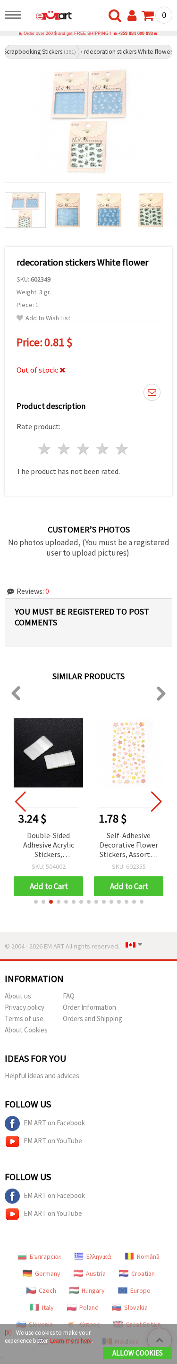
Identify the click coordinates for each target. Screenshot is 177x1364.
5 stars (122, 448)
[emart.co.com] (49, 16)
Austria (96, 1273)
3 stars (83, 448)
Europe (140, 1290)
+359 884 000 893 (135, 33)
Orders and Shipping (92, 1018)
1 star (45, 448)
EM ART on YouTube (53, 1140)
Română (148, 1256)
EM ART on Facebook (54, 1122)
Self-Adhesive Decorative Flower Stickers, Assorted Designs (129, 845)
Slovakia (136, 1307)
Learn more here (71, 1341)
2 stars (64, 448)
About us (18, 995)
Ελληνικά (98, 1256)
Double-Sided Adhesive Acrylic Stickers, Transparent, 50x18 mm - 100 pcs (48, 845)
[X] (8, 1333)
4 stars (102, 448)
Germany (47, 1273)
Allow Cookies (137, 1352)
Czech (47, 1290)
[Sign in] (134, 16)
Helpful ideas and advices (42, 1075)
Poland (89, 1307)
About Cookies (26, 1029)
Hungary (93, 1290)
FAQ (69, 995)
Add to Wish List (47, 318)
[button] (36, 902)
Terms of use (24, 1018)
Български (45, 1256)
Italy (48, 1307)
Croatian (143, 1273)
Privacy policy (24, 1007)
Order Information (89, 1007)
